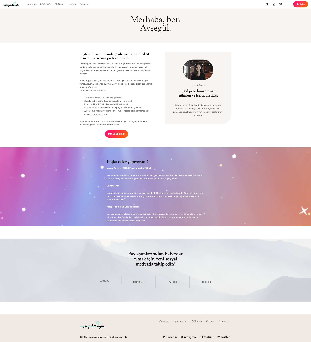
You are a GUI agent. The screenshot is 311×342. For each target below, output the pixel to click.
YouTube (146, 178)
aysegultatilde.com (161, 217)
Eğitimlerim (46, 4)
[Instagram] (273, 4)
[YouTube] (280, 4)
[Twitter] (287, 4)
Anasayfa (32, 4)
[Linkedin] (267, 4)
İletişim (72, 4)
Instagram (134, 178)
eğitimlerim (184, 196)
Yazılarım (84, 4)
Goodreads (112, 220)
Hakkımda (60, 4)
